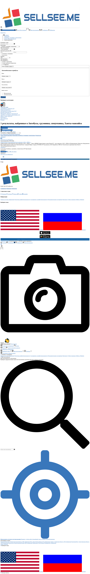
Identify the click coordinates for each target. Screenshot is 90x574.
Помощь (28, 351)
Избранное (52, 30)
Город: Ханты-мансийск (6, 135)
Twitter (20, 194)
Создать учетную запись (23, 159)
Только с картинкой (7, 61)
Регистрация (14, 344)
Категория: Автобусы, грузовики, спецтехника (23, 135)
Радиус (3, 66)
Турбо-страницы (72, 199)
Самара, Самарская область (60, 541)
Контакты (65, 199)
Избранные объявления (7, 349)
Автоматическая (8, 94)
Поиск (17, 346)
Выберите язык (6, 351)
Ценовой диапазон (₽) (6, 50)
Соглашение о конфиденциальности (39, 199)
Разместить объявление (8, 30)
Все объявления (4, 134)
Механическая (7, 93)
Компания (17, 134)
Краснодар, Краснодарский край (20, 543)
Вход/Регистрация (21, 30)
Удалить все (38, 135)
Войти (4, 347)
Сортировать (4, 133)
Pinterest (15, 194)
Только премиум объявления (9, 63)
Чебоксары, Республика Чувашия (44, 543)
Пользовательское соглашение (55, 199)
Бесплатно (4, 55)
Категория (3, 45)
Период (2, 56)
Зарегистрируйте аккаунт (14, 347)
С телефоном (5, 64)
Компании (3, 32)
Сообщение (45, 30)
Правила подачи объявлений (7, 199)
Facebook (9, 194)
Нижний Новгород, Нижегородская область (15, 541)
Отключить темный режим (8, 353)
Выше (2, 119)
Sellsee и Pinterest (80, 199)
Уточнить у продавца (7, 53)
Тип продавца (4, 59)
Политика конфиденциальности (22, 199)
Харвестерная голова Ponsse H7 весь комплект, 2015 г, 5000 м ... (16, 142)
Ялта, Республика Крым (40, 541)
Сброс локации (4, 544)
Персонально (11, 134)
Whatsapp (4, 194)
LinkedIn (25, 194)
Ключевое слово (4, 42)
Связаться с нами (5, 241)
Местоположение (34, 30)
